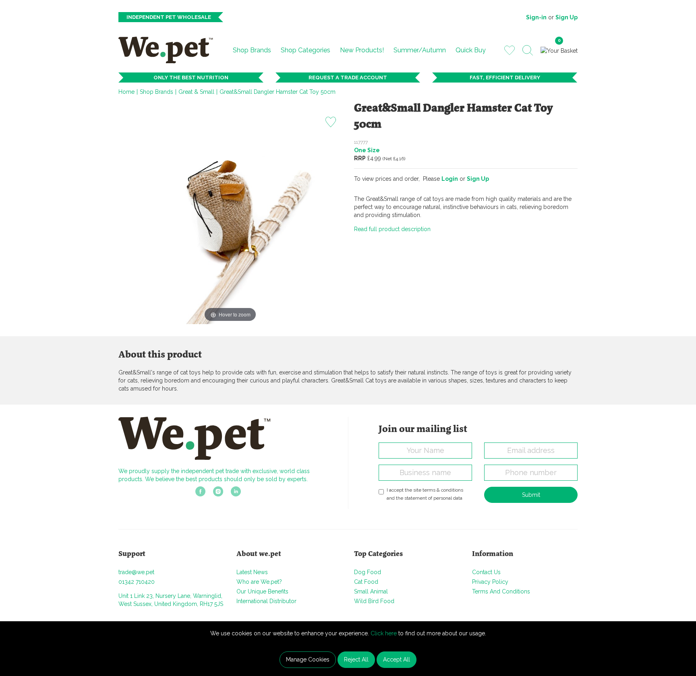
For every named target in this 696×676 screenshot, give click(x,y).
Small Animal (371, 591)
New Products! (362, 50)
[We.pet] (169, 50)
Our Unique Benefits (262, 591)
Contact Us (486, 572)
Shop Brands (252, 50)
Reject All (356, 659)
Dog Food (367, 572)
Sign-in (536, 17)
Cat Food (366, 582)
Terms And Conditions (501, 591)
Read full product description (392, 229)
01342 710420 (136, 582)
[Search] (527, 50)
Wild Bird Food (374, 601)
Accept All (396, 659)
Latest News (252, 572)
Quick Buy (471, 50)
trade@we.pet (136, 572)
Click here (384, 633)
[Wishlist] (509, 50)
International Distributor (266, 601)
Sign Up (566, 17)
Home (126, 92)
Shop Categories (305, 50)
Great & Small (196, 92)
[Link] (200, 494)
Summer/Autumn (420, 50)
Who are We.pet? (259, 582)
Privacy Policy (490, 582)
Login (449, 179)
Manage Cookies (307, 659)
